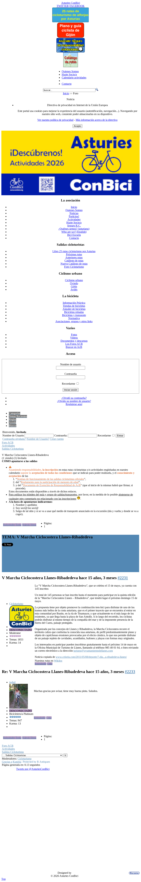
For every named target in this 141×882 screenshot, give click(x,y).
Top (3, 879)
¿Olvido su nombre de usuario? (74, 401)
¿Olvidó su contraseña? (74, 397)
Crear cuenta (57, 438)
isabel (12, 682)
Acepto (77, 126)
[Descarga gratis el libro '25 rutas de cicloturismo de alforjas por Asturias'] (70, 21)
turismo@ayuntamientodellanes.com (93, 650)
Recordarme (68, 383)
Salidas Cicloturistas (13, 448)
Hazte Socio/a (69, 74)
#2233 (130, 671)
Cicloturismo (16, 603)
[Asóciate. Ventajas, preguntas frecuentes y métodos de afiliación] (70, 51)
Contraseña (70, 373)
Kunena (17, 761)
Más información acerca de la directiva (96, 119)
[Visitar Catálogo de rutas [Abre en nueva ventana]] (70, 66)
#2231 (123, 578)
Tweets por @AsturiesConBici (33, 769)
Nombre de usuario (70, 364)
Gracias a (7, 761)
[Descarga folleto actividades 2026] (70, 194)
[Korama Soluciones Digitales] (134, 873)
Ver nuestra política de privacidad (55, 119)
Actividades (8, 445)
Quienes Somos (70, 71)
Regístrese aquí (74, 404)
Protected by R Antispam (36, 761)
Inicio (66, 93)
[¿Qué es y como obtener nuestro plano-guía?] (70, 36)
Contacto (67, 83)
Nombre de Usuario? (37, 438)
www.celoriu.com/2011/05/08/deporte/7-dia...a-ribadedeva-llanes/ (91, 656)
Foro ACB (7, 442)
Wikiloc (58, 660)
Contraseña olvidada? (14, 438)
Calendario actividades (74, 77)
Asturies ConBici (70, 2)
